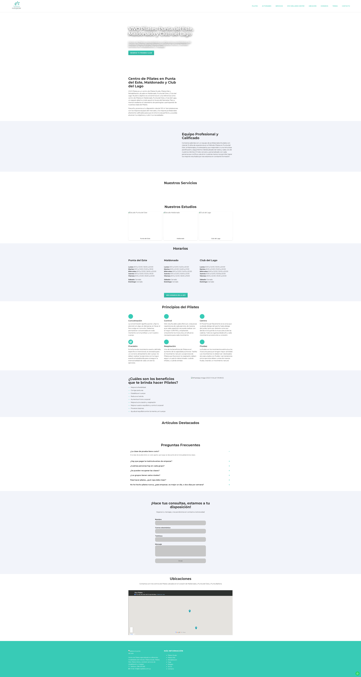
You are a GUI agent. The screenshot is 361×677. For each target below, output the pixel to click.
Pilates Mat (171, 657)
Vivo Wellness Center (295, 6)
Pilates (255, 6)
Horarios (324, 6)
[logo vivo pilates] (16, 5)
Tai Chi (170, 666)
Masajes (170, 664)
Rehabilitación (172, 660)
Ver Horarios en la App (176, 295)
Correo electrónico (162, 528)
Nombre (158, 519)
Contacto (346, 6)
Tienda (335, 6)
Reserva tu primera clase (141, 53)
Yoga (169, 662)
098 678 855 (141, 666)
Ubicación (312, 6)
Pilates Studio (172, 655)
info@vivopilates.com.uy (143, 669)
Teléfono (158, 536)
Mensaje (158, 544)
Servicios (279, 6)
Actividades (266, 6)
